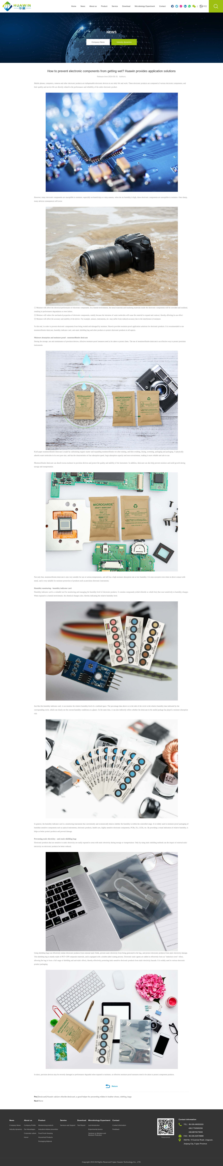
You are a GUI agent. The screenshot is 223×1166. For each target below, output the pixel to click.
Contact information (119, 1125)
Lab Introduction (94, 1125)
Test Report (81, 1125)
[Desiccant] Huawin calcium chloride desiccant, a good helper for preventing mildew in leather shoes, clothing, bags (83, 1097)
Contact (162, 6)
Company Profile (30, 1125)
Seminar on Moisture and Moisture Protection (97, 1134)
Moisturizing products (45, 1125)
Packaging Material (45, 1141)
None (38, 1101)
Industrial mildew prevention (48, 1129)
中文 (205, 6)
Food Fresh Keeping (45, 1133)
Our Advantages (29, 1129)
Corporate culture (30, 1133)
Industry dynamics (124, 42)
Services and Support (67, 1125)
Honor (26, 1137)
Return (115, 1086)
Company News (98, 42)
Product (104, 6)
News (83, 6)
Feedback (115, 1129)
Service (115, 6)
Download (126, 6)
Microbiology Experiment (145, 6)
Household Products (45, 1137)
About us (93, 6)
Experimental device (95, 1129)
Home (73, 6)
